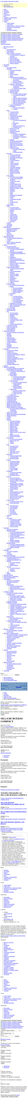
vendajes (9, 417)
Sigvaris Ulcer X (14, 489)
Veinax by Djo (10, 500)
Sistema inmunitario (12, 647)
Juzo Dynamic (13, 508)
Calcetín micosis (11, 356)
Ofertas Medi (13, 375)
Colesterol (9, 641)
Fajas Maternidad (17, 302)
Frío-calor (9, 234)
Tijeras (11, 198)
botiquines (9, 669)
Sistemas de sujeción (18, 82)
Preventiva (12, 467)
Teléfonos (12, 196)
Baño (8, 110)
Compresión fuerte (11, 397)
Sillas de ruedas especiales (19, 102)
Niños (8, 206)
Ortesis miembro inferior (13, 267)
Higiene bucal (10, 616)
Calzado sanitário (11, 340)
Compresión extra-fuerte (13, 396)
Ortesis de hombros (14, 265)
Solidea (8, 460)
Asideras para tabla (17, 152)
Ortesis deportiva (11, 329)
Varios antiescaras (11, 243)
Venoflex (9, 515)
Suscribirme (5, 837)
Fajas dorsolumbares (18, 297)
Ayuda (5, 21)
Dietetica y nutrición (9, 629)
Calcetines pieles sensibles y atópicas (16, 354)
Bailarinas (9, 345)
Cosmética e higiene (9, 591)
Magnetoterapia (10, 668)
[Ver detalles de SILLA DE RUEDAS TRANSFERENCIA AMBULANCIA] (14, 799)
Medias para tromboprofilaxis (14, 404)
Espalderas (12, 293)
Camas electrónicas (14, 160)
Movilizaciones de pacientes (17, 77)
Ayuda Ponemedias (14, 521)
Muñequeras (13, 261)
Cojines (12, 161)
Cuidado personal (14, 117)
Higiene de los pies (14, 128)
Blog (5, 16)
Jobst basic (12, 450)
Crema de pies (13, 626)
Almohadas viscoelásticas (16, 157)
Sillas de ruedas (14, 92)
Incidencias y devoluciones (13, 27)
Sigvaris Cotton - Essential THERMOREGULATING (16, 484)
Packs (5, 48)
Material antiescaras (8, 236)
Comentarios (7, 14)
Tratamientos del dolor (15, 199)
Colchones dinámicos (15, 167)
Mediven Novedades (15, 436)
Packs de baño (13, 57)
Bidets (14, 124)
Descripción (7, 755)
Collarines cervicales (12, 325)
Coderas (12, 256)
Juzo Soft (12, 510)
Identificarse (7, 1066)
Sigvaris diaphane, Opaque (16, 491)
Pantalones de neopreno (16, 303)
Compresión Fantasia (12, 401)
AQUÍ (18, 1095)
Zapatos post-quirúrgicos (16, 324)
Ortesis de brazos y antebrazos (17, 263)
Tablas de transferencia (15, 105)
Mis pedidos (7, 897)
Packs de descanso (14, 59)
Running (9, 657)
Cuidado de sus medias (15, 525)
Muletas (12, 73)
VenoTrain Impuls (14, 458)
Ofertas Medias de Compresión (14, 369)
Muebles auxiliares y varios (16, 188)
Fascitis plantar (13, 318)
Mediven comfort (14, 425)
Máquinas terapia (11, 231)
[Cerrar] (1, 1042)
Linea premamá (14, 468)
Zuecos (8, 343)
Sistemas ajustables (14, 536)
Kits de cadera (10, 235)
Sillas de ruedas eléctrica (19, 100)
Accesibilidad (7, 579)
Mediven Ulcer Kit (14, 435)
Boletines (6, 900)
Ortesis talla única (11, 310)
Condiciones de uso (19, 839)
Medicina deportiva (11, 652)
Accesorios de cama (15, 156)
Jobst (8, 444)
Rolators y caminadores (15, 84)
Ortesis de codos (14, 264)
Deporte (6, 650)
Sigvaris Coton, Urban (15, 497)
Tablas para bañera (14, 148)
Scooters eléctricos (14, 91)
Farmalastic (9, 471)
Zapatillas (9, 346)
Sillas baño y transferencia (16, 145)
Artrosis (9, 222)
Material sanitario (8, 662)
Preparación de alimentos (16, 195)
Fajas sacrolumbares (18, 300)
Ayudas (5, 66)
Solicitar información (6, 753)
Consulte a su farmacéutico (10, 17)
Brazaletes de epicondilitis (16, 252)
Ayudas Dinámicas (9, 726)
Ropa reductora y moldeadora (11, 576)
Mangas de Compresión (9, 555)
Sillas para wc (13, 146)
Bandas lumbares (17, 289)
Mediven (9, 419)
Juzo (8, 504)
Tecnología (6, 670)
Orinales (12, 139)
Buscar (17, 1036)
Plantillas (12, 315)
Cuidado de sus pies (15, 522)
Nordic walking (11, 661)
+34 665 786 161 (8, 916)
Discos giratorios (14, 74)
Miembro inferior (11, 543)
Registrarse (6, 1067)
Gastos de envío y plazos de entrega (15, 26)
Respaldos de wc (17, 127)
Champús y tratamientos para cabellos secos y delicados (17, 609)
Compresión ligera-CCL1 (16, 533)
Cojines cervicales (14, 163)
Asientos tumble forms (15, 209)
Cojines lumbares (14, 164)
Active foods (10, 632)
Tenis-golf (9, 658)
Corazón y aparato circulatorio (14, 643)
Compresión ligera (11, 400)
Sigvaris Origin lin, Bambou (17, 496)
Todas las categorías (5, 44)
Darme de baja (12, 837)
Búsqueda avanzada (5, 1039)
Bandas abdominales (18, 290)
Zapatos (12, 322)
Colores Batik (13, 411)
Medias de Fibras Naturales (13, 403)
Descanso (9, 153)
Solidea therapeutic (14, 462)
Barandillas (12, 159)
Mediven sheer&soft (15, 422)
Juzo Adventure (14, 514)
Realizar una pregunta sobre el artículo (10, 789)
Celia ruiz (9, 336)
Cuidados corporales (12, 601)
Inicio (5, 9)
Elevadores (16, 123)
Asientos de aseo (14, 113)
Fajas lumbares (16, 299)
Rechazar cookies (14, 1096)
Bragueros (12, 307)
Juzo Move (12, 511)
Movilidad (9, 69)
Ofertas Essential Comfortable (17, 384)
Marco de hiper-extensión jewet (17, 304)
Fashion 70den (13, 465)
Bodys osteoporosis (15, 306)
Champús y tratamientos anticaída (18, 607)
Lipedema (6, 550)
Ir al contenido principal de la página (10, 1)
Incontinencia (13, 132)
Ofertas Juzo (13, 394)
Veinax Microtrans (14, 503)
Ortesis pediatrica (11, 328)
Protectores (12, 317)
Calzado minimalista (12, 342)
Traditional (12, 571)
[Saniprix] (3, 42)
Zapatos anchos (10, 338)
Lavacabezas (13, 130)
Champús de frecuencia (15, 605)
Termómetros (10, 665)
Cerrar (2, 714)
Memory (12, 442)
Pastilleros (12, 189)
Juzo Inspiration (14, 507)
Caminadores (13, 214)
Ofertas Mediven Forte (18, 378)
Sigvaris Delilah (14, 494)
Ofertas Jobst (13, 389)
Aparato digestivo (11, 638)
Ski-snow (9, 659)
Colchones (12, 166)
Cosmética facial (11, 594)
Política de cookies (8, 905)
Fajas (11, 295)
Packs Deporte (10, 52)
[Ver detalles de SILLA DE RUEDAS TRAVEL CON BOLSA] (13, 819)
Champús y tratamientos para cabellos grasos (17, 611)
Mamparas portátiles (15, 131)
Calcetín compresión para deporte (15, 358)
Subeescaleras (10, 584)
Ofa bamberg (10, 437)
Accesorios (9, 518)
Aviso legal (6, 902)
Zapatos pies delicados (9, 331)
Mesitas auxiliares (14, 170)
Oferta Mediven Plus (18, 379)
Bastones (12, 71)
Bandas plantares (14, 314)
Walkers (12, 282)
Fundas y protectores (15, 168)
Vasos (11, 200)
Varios (11, 174)
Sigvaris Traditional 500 (16, 479)
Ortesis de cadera (11, 308)
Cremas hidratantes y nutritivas (17, 597)
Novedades (6, 12)
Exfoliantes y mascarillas (16, 600)
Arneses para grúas (14, 89)
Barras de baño (13, 114)
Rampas (9, 583)
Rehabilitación (7, 227)
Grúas (11, 75)
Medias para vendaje (12, 412)
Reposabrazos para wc (15, 142)
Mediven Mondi (14, 430)
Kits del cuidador (17, 81)
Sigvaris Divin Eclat (15, 493)
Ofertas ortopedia (14, 63)
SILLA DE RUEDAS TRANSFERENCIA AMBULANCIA (12, 803)
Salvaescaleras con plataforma (17, 589)
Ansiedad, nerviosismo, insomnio (15, 636)
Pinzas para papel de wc (19, 125)
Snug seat (12, 221)
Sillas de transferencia (18, 103)
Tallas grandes (10, 204)
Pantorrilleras (13, 278)
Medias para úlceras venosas (14, 406)
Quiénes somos (7, 19)
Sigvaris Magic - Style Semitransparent (15, 487)
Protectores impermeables (16, 141)
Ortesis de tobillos (14, 275)
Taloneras (12, 321)
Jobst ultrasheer (14, 447)
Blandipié (9, 335)
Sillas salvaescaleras (15, 587)
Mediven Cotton (14, 428)
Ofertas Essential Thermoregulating (17, 387)
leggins (8, 418)
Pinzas (11, 192)
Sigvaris (9, 476)
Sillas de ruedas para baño (16, 143)
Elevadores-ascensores (12, 582)
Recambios (12, 106)
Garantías (9, 28)
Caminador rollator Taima (19, 88)
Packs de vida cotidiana (15, 62)
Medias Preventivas (11, 415)
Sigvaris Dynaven (14, 498)
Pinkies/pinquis (10, 363)
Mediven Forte (13, 429)
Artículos (6, 10)
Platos (11, 193)
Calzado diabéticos (11, 339)
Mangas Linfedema (14, 540)
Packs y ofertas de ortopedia (14, 53)
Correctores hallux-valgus (16, 320)
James (11, 490)
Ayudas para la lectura (15, 185)
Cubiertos (12, 182)
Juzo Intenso (13, 512)
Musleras (12, 272)
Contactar (6, 20)
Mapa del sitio (7, 907)
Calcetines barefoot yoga (13, 364)
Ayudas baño (13, 220)
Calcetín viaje (10, 351)
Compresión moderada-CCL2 (17, 534)
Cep (8, 516)
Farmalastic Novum (15, 475)
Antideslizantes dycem (15, 184)
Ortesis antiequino (14, 281)
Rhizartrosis (13, 257)
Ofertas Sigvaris (14, 381)
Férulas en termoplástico (16, 259)
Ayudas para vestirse (15, 181)
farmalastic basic (14, 473)
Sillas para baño (14, 218)
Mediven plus (13, 426)
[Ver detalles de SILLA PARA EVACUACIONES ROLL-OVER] (14, 808)
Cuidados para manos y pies (14, 620)
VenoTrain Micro (14, 457)
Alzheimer (9, 224)
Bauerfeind (9, 454)
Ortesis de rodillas (14, 274)
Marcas (5, 13)
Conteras (15, 109)
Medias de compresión (9, 367)
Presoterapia (10, 666)
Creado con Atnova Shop (18, 935)
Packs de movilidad (15, 60)
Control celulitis (14, 469)
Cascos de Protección (12, 326)
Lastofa (12, 443)
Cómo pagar (10, 24)
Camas (11, 213)
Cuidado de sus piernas (15, 523)
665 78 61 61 (7, 5)
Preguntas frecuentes (12, 30)
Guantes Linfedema (15, 541)
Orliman (9, 333)
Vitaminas (9, 648)
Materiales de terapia (12, 229)
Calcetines (6, 349)
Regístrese (18, 687)
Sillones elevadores (14, 171)
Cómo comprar (10, 23)
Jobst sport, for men (15, 451)
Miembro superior (11, 530)
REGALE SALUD (8, 46)
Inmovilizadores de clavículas (17, 260)
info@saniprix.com (8, 6)
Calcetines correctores (12, 357)
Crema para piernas (14, 625)
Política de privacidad (8, 840)
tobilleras (12, 277)
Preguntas (6, 757)
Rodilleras (12, 279)
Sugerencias (7, 901)
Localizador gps (14, 202)
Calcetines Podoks (11, 360)
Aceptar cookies (5, 1096)
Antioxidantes (10, 640)
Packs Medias (10, 51)
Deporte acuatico (11, 655)
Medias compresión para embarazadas (16, 414)
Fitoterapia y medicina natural (11, 633)
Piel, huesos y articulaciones (14, 645)
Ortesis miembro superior (13, 247)
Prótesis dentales (14, 619)
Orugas (12, 590)
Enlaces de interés (8, 898)
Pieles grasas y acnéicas (16, 598)
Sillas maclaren (13, 217)
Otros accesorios (14, 526)
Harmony (12, 564)
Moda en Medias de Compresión (15, 407)
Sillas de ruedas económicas (20, 99)
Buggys (12, 211)
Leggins (6, 365)
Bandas (12, 286)
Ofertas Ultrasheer (17, 392)
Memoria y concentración (13, 637)
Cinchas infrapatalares (15, 271)
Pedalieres (12, 191)
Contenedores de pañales (16, 116)
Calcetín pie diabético (12, 353)
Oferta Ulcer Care (17, 393)
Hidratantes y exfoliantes (16, 627)
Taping (8, 232)
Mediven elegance (14, 424)
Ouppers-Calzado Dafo (12, 347)
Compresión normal (12, 399)
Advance (12, 569)
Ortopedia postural (8, 575)
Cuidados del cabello (12, 602)
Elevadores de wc (14, 118)
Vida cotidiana (10, 175)
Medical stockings (14, 464)
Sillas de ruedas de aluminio (20, 98)
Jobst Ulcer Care (14, 453)
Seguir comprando (5, 1044)
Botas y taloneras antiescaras (14, 242)
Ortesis (5, 245)
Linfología (6, 528)
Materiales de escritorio (15, 186)
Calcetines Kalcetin (11, 361)
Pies (8, 311)
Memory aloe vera (14, 440)
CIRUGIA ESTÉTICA (9, 577)
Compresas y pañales (18, 135)
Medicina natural (11, 644)
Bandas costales (17, 292)
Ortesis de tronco (11, 283)
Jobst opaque (13, 449)
